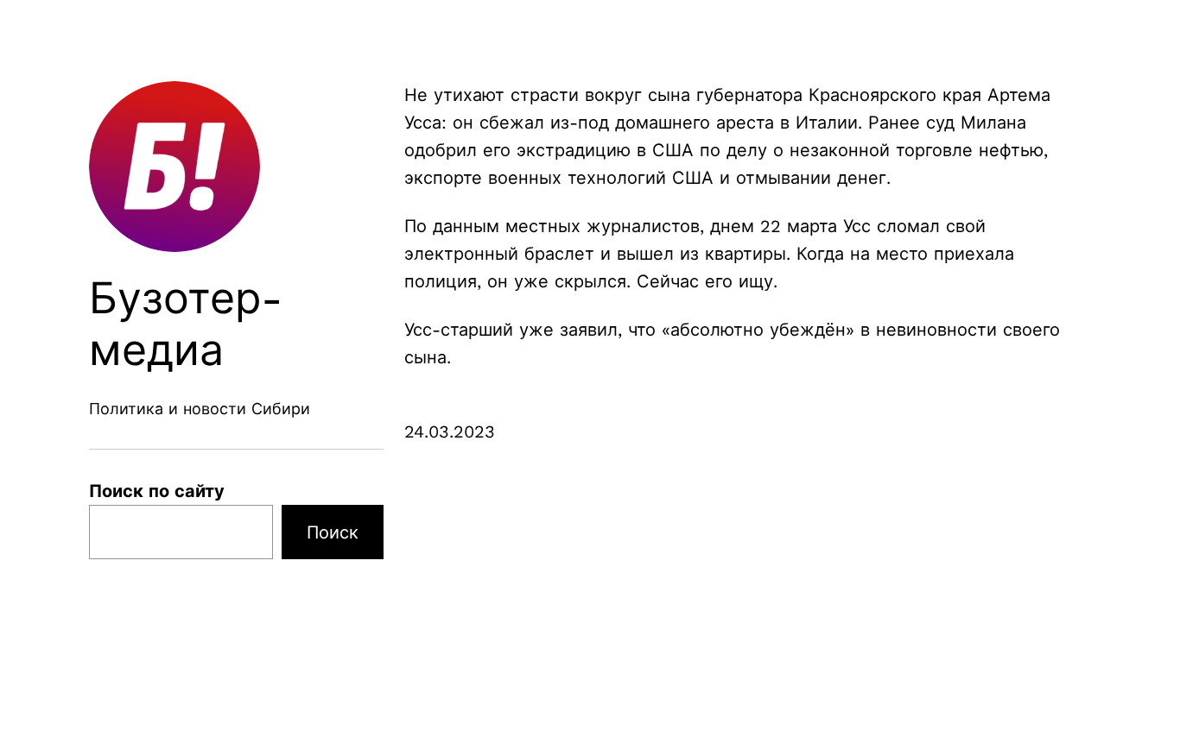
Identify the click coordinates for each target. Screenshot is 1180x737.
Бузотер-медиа (186, 324)
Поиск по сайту (157, 491)
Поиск (332, 532)
